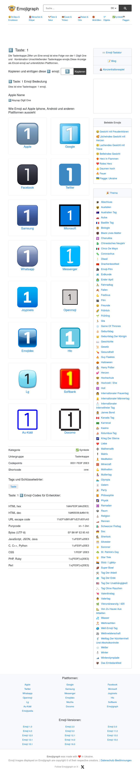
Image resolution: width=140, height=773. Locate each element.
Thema (112, 192)
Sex (100, 531)
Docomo (69, 432)
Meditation (104, 459)
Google (70, 146)
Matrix (102, 453)
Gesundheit (105, 352)
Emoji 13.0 (112, 735)
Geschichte (104, 341)
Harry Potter (105, 367)
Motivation (104, 469)
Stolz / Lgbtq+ (106, 562)
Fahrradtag (104, 284)
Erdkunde (104, 274)
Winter (102, 652)
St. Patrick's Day (107, 552)
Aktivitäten (96, 18)
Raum (102, 510)
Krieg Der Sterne (107, 438)
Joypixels (27, 310)
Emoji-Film (104, 269)
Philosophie (105, 495)
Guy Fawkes (105, 357)
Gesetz (102, 346)
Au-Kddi (27, 432)
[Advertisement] (70, 36)
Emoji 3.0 (112, 726)
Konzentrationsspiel (112, 69)
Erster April (104, 279)
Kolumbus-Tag (106, 433)
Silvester (103, 541)
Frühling (103, 315)
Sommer (103, 547)
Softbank (70, 391)
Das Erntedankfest (108, 662)
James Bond (105, 412)
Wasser (102, 617)
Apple (27, 146)
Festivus (103, 295)
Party (101, 490)
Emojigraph (28, 8)
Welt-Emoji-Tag (106, 628)
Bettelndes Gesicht (108, 153)
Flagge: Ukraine (106, 178)
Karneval (103, 422)
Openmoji (70, 310)
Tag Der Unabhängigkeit (111, 583)
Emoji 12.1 (70, 735)
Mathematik (105, 448)
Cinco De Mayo (107, 248)
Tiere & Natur (52, 18)
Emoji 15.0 (112, 739)
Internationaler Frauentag (112, 393)
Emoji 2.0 (70, 726)
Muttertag (104, 474)
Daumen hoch (105, 168)
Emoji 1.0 (27, 726)
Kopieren (80, 70)
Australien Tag (106, 212)
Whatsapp (27, 269)
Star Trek (103, 557)
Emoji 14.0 (70, 739)
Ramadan (104, 505)
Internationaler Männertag (112, 398)
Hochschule (105, 377)
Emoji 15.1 (27, 744)
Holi (100, 388)
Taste (13, 486)
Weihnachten (105, 623)
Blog (112, 61)
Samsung (27, 228)
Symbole (117, 16)
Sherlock (103, 536)
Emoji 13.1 (27, 739)
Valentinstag (105, 593)
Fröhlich (103, 310)
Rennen (103, 521)
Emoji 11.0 (112, 730)
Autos (101, 217)
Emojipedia (27, 710)
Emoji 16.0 (70, 744)
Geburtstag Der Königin (111, 336)
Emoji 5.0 (70, 730)
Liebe (101, 443)
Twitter (70, 187)
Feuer (101, 173)
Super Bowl (105, 567)
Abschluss (104, 202)
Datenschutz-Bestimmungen (116, 760)
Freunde (103, 305)
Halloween (104, 362)
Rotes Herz (104, 163)
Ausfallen (103, 207)
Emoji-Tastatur (112, 52)
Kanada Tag (105, 417)
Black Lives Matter (108, 233)
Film (101, 300)
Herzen (102, 372)
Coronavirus (105, 253)
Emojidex (27, 350)
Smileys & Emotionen (14, 18)
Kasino (102, 428)
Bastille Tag (105, 222)
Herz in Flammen (107, 158)
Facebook (27, 187)
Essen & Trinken (67, 18)
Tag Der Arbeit (106, 572)
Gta (100, 320)
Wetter (102, 647)
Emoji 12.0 (27, 735)
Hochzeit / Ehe (106, 382)
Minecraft (103, 464)
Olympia (103, 479)
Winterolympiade (107, 657)
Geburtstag (104, 331)
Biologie (103, 227)
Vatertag (103, 598)
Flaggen (125, 18)
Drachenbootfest (107, 264)
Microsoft (70, 228)
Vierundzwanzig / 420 (110, 603)
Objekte (106, 18)
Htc (70, 350)
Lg (27, 391)
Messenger (70, 269)
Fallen (102, 289)
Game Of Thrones (108, 326)
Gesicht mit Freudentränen (112, 131)
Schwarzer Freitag (108, 526)
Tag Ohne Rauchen (109, 588)
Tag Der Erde (106, 577)
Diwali (102, 258)
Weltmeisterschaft (108, 633)
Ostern (102, 484)
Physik (102, 500)
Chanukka (104, 238)
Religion (103, 515)
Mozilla (69, 702)
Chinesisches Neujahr (110, 243)
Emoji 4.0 (27, 730)
